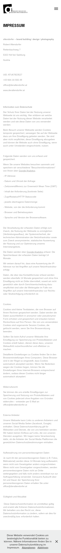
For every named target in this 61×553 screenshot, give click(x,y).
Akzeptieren (28, 547)
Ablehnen (43, 547)
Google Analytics (27, 170)
